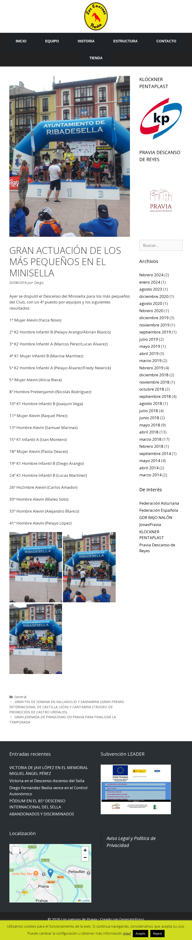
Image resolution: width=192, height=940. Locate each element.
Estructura (125, 41)
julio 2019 (148, 339)
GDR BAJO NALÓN (155, 517)
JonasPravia (150, 524)
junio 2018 (149, 417)
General (20, 697)
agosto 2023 (150, 289)
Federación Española (158, 510)
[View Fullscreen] (15, 850)
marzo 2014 (150, 474)
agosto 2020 (150, 303)
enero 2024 (149, 282)
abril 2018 (149, 432)
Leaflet (85, 900)
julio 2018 (148, 410)
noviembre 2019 (154, 325)
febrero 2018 (151, 446)
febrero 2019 (151, 367)
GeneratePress (131, 919)
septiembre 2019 (155, 332)
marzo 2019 (150, 360)
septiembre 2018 (155, 396)
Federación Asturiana (159, 503)
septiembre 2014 (155, 453)
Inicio (21, 41)
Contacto (166, 41)
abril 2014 (149, 467)
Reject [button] (157, 933)
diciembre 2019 (154, 317)
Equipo (52, 41)
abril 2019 (149, 353)
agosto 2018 (150, 403)
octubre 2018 (151, 389)
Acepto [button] (140, 933)
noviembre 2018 (154, 382)
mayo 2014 (149, 460)
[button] (50, 873)
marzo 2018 (150, 439)
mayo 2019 (149, 346)
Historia (86, 41)
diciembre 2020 (154, 296)
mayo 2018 (149, 425)
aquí (127, 933)
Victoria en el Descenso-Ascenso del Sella (47, 780)
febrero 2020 (151, 310)
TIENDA (96, 58)
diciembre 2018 (154, 374)
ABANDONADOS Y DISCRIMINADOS (41, 814)
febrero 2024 (151, 275)
